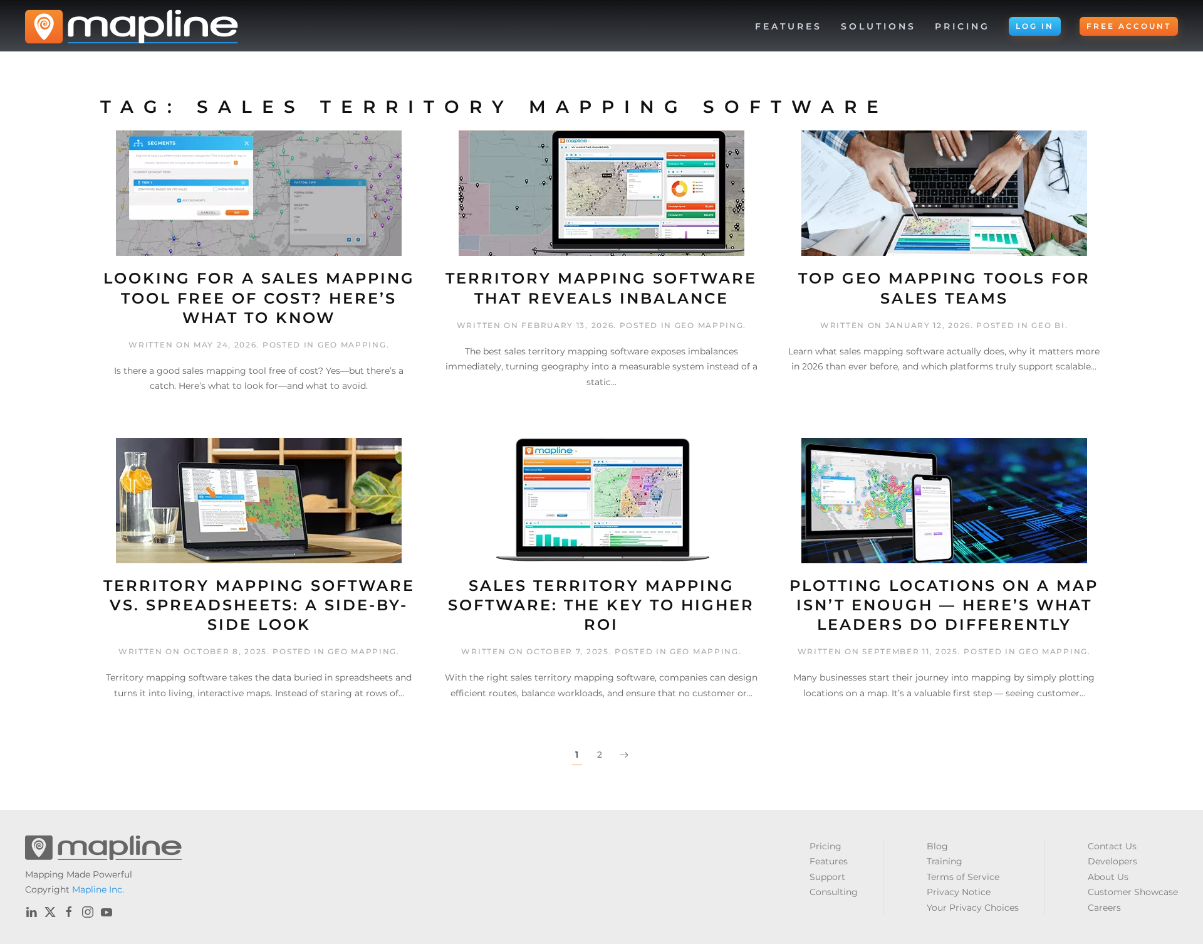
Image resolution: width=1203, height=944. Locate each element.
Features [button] (788, 26)
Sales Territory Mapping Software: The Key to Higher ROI (601, 605)
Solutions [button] (878, 26)
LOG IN (1035, 26)
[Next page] (624, 755)
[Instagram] (87, 912)
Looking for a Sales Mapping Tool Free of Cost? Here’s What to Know (259, 297)
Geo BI (1048, 325)
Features (829, 861)
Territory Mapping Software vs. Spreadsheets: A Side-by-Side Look (259, 605)
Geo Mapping (352, 344)
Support (827, 877)
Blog (937, 846)
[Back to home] (131, 26)
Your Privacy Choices (973, 907)
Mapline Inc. (98, 889)
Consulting (834, 892)
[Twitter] (50, 912)
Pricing (962, 26)
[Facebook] (69, 912)
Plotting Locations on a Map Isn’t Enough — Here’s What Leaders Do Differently (943, 605)
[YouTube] (106, 912)
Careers (1104, 907)
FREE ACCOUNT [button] (1128, 26)
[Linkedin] (31, 912)
